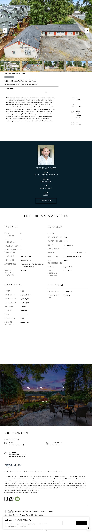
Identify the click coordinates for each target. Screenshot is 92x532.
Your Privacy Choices (46, 530)
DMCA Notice (37, 515)
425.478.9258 (46, 181)
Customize (69, 523)
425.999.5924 (55, 445)
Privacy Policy (25, 515)
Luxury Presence (46, 511)
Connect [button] (46, 401)
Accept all (81, 523)
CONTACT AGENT (46, 201)
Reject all (57, 523)
